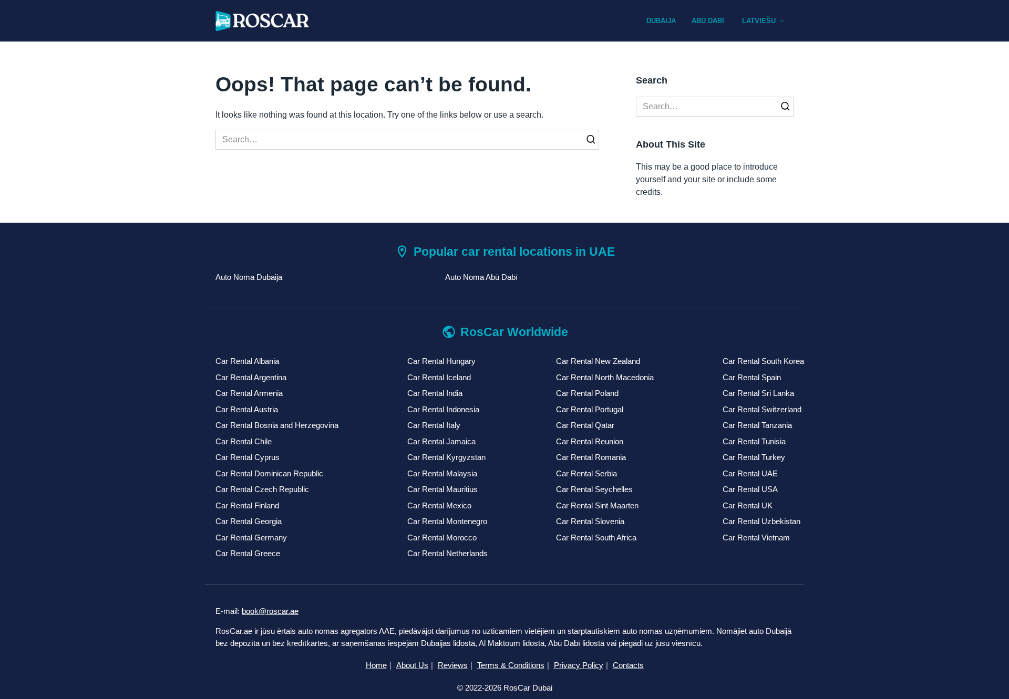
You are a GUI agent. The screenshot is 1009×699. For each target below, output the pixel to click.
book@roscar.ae (270, 611)
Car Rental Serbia (586, 473)
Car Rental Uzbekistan (761, 521)
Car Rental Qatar (585, 425)
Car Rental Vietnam (756, 537)
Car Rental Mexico (439, 505)
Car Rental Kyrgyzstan (446, 457)
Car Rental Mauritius (442, 489)
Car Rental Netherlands (447, 553)
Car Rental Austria (246, 409)
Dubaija (661, 21)
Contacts (628, 665)
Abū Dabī (708, 21)
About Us (412, 665)
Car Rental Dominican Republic (269, 473)
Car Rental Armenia (249, 393)
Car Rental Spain (752, 377)
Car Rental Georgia (248, 521)
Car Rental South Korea (763, 361)
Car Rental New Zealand (598, 361)
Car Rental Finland (247, 505)
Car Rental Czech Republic (262, 489)
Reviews (453, 665)
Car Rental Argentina (250, 377)
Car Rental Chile (243, 441)
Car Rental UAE (750, 473)
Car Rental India (434, 393)
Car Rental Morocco (442, 537)
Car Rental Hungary (441, 361)
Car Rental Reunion (589, 441)
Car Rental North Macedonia (605, 377)
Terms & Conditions (510, 665)
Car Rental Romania (591, 457)
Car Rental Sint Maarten (597, 505)
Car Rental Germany (251, 537)
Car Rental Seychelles (594, 489)
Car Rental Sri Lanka (758, 393)
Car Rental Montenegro (447, 521)
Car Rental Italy (433, 425)
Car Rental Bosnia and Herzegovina (276, 425)
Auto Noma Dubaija (248, 277)
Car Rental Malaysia (442, 473)
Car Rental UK (748, 505)
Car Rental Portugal (589, 409)
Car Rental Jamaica (441, 441)
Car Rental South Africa (596, 537)
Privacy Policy (578, 665)
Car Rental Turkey (754, 457)
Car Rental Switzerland (762, 409)
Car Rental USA (750, 489)
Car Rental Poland (587, 393)
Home (376, 665)
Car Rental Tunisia (754, 441)
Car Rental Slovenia (590, 521)
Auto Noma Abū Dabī (481, 277)
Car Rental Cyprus (247, 457)
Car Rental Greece (247, 553)
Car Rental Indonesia (443, 409)
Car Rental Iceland (439, 377)
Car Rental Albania (247, 361)
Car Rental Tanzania (757, 425)
